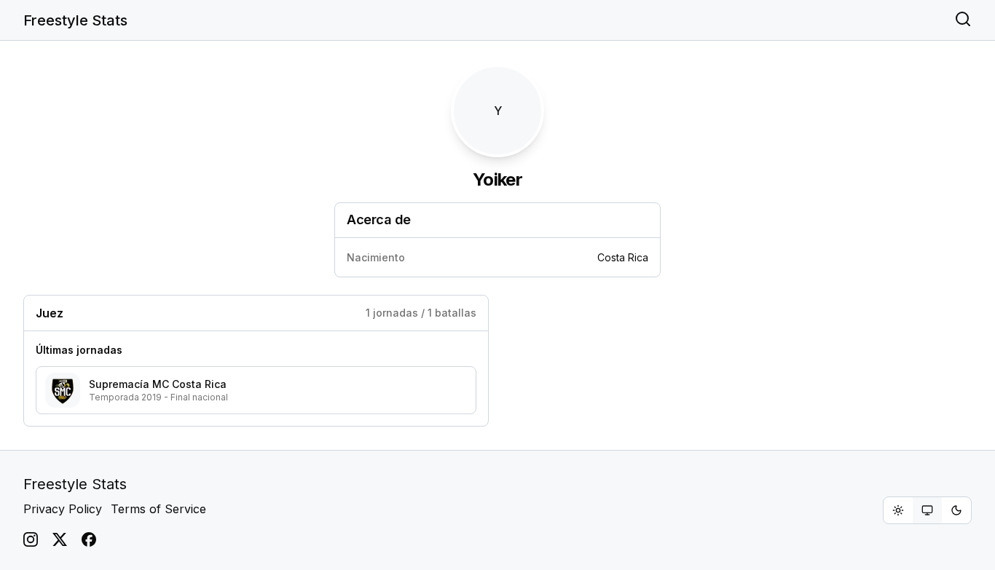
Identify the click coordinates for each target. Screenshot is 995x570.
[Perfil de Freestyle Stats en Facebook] (89, 539)
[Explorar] (963, 20)
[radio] (898, 510)
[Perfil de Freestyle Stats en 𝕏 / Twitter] (59, 539)
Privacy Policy (62, 509)
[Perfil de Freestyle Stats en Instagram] (30, 539)
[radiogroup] (927, 510)
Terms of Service (158, 509)
